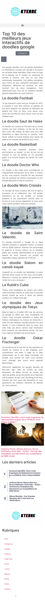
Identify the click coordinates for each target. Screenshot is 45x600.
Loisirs (7, 569)
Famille (7, 549)
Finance (7, 554)
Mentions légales (8, 596)
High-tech (8, 559)
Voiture (7, 589)
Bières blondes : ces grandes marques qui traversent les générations (22, 498)
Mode (6, 579)
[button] (22, 25)
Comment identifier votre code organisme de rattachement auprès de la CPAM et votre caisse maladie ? (22, 419)
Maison (7, 574)
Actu (6, 539)
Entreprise (8, 544)
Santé (6, 584)
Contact (20, 596)
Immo (6, 564)
